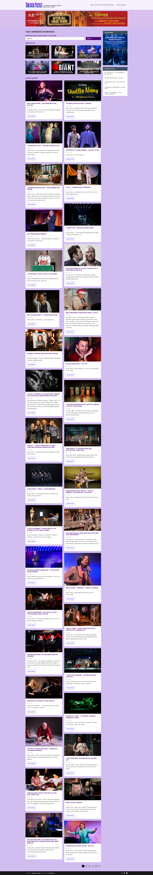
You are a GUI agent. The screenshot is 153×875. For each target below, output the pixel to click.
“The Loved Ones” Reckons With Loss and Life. (81, 759)
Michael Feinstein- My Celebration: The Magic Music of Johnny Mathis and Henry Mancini (43, 841)
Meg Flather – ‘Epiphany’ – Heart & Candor (82, 588)
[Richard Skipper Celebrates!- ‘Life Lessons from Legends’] (44, 557)
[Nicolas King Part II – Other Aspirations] (42, 301)
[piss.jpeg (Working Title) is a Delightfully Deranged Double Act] (82, 255)
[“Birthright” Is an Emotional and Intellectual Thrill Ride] (82, 435)
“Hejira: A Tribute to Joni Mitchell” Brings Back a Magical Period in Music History (43, 395)
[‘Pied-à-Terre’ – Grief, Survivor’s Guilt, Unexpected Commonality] (82, 615)
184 (96, 866)
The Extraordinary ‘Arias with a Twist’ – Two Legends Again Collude (42, 613)
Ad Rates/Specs (121, 5)
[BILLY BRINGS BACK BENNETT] (44, 221)
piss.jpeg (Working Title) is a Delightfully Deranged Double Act (82, 269)
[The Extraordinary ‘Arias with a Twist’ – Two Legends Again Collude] (44, 599)
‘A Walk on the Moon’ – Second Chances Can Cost (81, 676)
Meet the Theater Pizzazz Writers (102, 5)
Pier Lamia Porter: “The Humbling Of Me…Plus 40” (42, 104)
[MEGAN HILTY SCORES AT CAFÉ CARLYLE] (44, 687)
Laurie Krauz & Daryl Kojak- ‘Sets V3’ (80, 846)
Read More (31, 116)
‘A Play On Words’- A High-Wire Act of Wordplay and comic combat (41, 529)
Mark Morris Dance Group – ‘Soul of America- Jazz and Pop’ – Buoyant (79, 491)
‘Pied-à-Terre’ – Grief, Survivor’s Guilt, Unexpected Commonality (81, 629)
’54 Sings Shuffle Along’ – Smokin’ (78, 103)
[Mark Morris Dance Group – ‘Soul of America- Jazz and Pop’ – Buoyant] (82, 478)
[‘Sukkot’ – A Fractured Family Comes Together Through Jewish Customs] (44, 430)
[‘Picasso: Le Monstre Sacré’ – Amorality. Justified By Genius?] (44, 731)
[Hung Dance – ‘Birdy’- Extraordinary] (44, 475)
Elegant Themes (36, 873)
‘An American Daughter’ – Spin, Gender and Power (43, 188)
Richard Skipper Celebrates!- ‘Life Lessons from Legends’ (43, 571)
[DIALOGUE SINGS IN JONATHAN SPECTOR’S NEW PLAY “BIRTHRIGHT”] (82, 520)
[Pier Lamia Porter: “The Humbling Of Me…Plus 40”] (44, 90)
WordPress (51, 873)
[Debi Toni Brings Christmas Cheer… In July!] (82, 299)
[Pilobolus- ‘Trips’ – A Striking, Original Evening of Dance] (82, 703)
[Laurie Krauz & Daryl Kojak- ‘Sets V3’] (82, 832)
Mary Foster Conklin (74, 802)
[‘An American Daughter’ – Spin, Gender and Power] (44, 174)
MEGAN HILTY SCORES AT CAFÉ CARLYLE (41, 701)
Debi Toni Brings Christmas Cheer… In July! (82, 313)
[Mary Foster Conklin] (82, 789)
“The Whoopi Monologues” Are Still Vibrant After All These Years (82, 405)
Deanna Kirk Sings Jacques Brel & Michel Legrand (42, 655)
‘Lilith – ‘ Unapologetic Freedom (78, 187)
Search (89, 38)
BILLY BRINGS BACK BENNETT (37, 234)
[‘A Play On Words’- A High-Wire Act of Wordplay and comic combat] (44, 515)
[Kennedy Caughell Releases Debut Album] (44, 340)
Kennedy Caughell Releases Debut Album (42, 353)
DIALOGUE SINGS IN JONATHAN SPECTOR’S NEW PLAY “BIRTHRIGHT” (82, 534)
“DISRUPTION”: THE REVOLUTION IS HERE (79, 228)
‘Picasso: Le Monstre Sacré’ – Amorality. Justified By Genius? (42, 749)
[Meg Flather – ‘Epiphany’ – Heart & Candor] (82, 569)
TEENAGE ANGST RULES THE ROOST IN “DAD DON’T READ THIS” (42, 794)
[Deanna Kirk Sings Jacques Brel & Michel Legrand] (44, 641)
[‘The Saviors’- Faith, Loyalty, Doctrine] (44, 261)
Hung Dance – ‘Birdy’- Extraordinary (41, 489)
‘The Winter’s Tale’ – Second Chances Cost (43, 146)
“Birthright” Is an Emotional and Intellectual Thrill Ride (79, 449)
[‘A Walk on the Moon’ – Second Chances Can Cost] (82, 660)
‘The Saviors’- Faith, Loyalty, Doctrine (42, 274)
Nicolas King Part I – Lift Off (76, 364)
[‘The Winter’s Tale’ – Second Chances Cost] (44, 132)
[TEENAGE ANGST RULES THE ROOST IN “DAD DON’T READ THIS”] (44, 780)
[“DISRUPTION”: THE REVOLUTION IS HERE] (82, 215)
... (92, 866)
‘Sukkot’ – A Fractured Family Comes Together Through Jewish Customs (41, 446)
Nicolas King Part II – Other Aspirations (42, 315)
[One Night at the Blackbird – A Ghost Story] (82, 135)
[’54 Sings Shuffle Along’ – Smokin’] (82, 90)
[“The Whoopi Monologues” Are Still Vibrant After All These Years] (82, 391)
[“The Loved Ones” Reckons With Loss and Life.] (82, 745)
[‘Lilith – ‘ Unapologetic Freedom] (82, 174)
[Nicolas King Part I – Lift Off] (82, 349)
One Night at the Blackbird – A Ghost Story (82, 150)
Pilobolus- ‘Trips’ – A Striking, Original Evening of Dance (81, 717)
